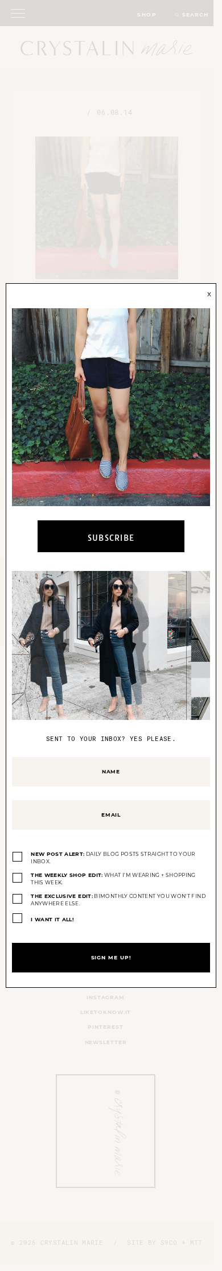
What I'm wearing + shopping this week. (113, 879)
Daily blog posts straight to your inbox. (113, 858)
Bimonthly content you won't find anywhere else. (118, 900)
